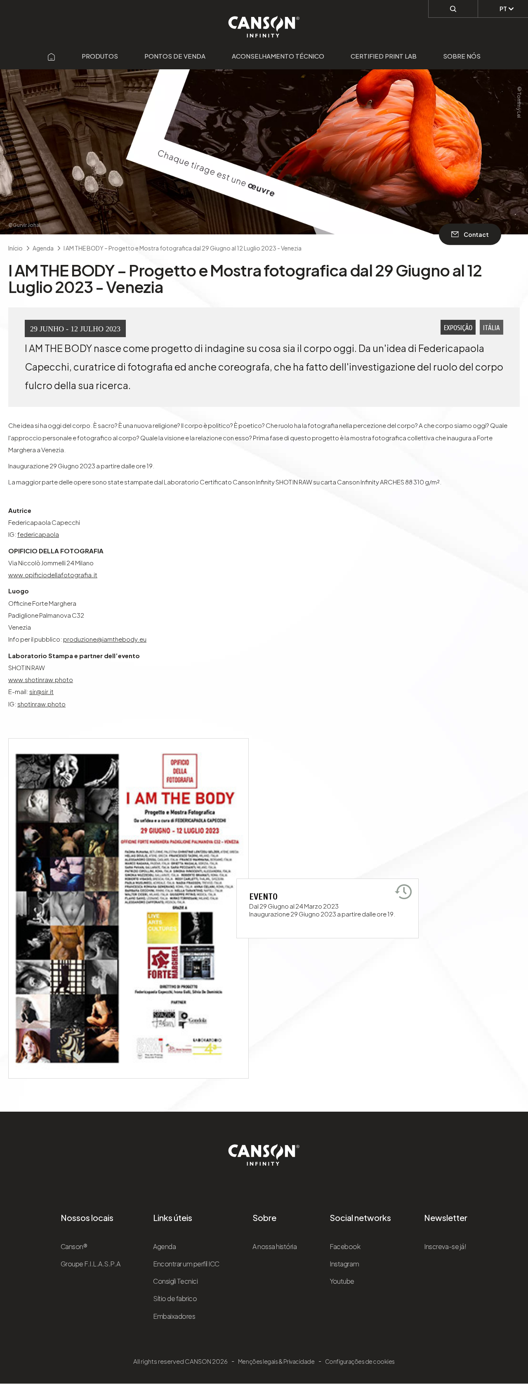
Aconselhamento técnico (278, 56)
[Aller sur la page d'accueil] (51, 55)
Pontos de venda (174, 56)
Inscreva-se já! (445, 1246)
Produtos (100, 56)
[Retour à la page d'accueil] (264, 22)
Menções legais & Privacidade (276, 1361)
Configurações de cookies (360, 1361)
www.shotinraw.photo (40, 679)
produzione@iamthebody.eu (104, 639)
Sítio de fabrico (175, 1298)
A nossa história (274, 1246)
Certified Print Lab (384, 56)
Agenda (164, 1246)
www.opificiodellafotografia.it (52, 575)
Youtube (342, 1281)
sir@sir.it (41, 691)
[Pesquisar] (453, 8)
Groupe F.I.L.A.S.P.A (90, 1263)
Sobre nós (462, 56)
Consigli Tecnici (175, 1281)
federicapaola (38, 534)
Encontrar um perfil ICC (186, 1263)
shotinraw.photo (41, 704)
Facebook (345, 1246)
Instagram (344, 1263)
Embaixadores (174, 1316)
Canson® (74, 1246)
